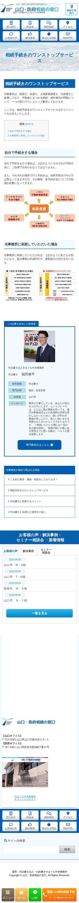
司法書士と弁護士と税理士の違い (28, 512)
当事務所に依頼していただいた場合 (26, 135)
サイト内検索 (16, 840)
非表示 (29, 124)
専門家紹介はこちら (37, 444)
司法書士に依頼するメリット (25, 501)
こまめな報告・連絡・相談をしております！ (34, 479)
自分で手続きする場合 (20, 131)
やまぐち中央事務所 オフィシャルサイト (25, 798)
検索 (67, 849)
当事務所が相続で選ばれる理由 (23, 470)
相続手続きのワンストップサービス (29, 490)
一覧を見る (39, 613)
